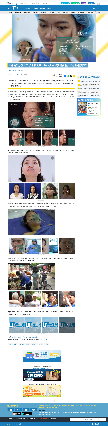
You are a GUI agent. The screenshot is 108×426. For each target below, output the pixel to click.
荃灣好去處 (81, 406)
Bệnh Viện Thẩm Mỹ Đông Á (20, 337)
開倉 (50, 406)
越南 (28, 344)
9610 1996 (43, 339)
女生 (16, 344)
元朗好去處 (74, 406)
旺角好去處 (89, 406)
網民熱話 (41, 412)
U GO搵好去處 (66, 3)
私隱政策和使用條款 (45, 419)
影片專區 (65, 12)
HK (16, 3)
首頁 (9, 70)
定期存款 (49, 8)
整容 (11, 344)
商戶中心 (84, 3)
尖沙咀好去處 (57, 406)
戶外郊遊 (48, 407)
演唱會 (10, 12)
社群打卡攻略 (76, 3)
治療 (46, 344)
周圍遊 (73, 12)
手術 (41, 344)
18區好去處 (80, 12)
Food (27, 3)
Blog (39, 3)
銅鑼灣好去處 (66, 406)
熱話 (22, 70)
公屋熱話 (36, 8)
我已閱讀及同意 (88, 419)
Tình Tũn (34, 337)
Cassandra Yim (15, 75)
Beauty (33, 3)
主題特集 (99, 12)
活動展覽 (41, 406)
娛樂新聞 (42, 8)
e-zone (45, 3)
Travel (21, 3)
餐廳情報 (41, 407)
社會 (95, 406)
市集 (46, 406)
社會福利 (54, 407)
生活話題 (16, 70)
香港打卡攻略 (90, 12)
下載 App (92, 3)
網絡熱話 (34, 344)
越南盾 (22, 344)
